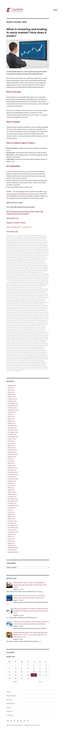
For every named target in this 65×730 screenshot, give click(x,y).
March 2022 (12, 492)
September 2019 (13, 552)
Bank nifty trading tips (26, 285)
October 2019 (12, 550)
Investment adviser (11, 267)
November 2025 (13, 405)
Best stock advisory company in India (16, 313)
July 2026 (11, 388)
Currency (13, 259)
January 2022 (12, 496)
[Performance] (17, 720)
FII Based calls (44, 259)
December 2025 (13, 403)
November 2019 (13, 547)
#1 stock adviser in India (38, 280)
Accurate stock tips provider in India (25, 235)
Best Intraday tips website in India (24, 244)
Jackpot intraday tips (35, 267)
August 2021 (12, 507)
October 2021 (12, 503)
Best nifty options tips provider (25, 299)
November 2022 (13, 474)
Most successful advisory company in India (29, 345)
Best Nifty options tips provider (29, 245)
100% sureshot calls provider (26, 282)
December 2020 (13, 525)
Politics (24, 272)
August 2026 (12, 385)
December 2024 (13, 430)
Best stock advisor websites (41, 312)
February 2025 (12, 425)
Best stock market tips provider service (16, 315)
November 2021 (13, 501)
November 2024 (13, 432)
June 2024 (11, 443)
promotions (9, 274)
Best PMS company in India (13, 303)
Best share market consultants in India (26, 254)
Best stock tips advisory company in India (37, 315)
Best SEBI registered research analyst (28, 252)
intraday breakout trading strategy (28, 333)
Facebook (17, 222)
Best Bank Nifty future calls (25, 237)
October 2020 (12, 530)
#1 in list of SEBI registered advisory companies (20, 280)
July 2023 (11, 459)
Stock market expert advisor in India (24, 360)
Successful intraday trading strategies (36, 362)
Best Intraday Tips (16, 294)
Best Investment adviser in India (14, 297)
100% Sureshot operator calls (41, 282)
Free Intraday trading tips (20, 323)
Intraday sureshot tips (31, 335)
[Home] (7, 720)
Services (9, 699)
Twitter (23, 222)
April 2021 (11, 516)
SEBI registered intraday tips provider (35, 357)
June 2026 (11, 390)
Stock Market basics (44, 274)
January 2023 (12, 470)
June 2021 (11, 512)
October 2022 (12, 476)
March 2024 (12, 447)
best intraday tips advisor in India (29, 294)
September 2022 (13, 479)
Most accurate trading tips (34, 343)
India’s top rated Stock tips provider (33, 332)
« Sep (15, 681)
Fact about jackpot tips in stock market (16, 322)
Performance (10, 703)
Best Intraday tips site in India (40, 295)
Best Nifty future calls (15, 245)
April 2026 (11, 394)
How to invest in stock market (23, 264)
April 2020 (11, 543)
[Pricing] (21, 720)
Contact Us (10, 715)
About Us (9, 711)
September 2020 (13, 532)
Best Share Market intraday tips (14, 310)
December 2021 (13, 499)
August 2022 (12, 481)
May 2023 (11, 463)
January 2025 (12, 428)
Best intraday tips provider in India (36, 242)
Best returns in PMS (20, 305)
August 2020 (12, 534)
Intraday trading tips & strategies (39, 265)
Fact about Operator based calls (31, 259)
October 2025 (12, 408)
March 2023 (11, 465)
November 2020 (13, 527)
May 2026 (11, 392)
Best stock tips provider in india (24, 318)
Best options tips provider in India (20, 247)
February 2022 (12, 494)
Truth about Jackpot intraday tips (21, 279)
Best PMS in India (29, 249)
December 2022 (13, 472)
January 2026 (12, 401)
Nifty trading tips (29, 350)
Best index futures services (13, 290)
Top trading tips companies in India (32, 367)
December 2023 (13, 454)
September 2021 (13, 505)
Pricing (8, 707)
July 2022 (11, 483)
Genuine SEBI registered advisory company (24, 327)
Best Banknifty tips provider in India (21, 287)
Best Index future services (16, 240)
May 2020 (11, 541)
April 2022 (11, 490)
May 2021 (11, 514)
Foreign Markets (10, 260)
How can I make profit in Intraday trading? (22, 262)
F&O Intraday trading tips (40, 320)
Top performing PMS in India (37, 363)
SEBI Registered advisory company (22, 274)
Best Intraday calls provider (13, 292)
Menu (55, 10)
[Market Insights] (11, 720)
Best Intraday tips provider (25, 295)
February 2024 (12, 450)
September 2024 (13, 436)
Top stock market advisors (34, 277)
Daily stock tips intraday (28, 320)
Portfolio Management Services (35, 272)
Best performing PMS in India (17, 249)
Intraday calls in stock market (17, 335)
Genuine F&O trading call (31, 325)
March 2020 (12, 545)
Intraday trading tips (25, 265)
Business (36, 257)
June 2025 (11, 416)
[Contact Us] (27, 720)
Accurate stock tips (26, 284)
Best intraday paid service (27, 292)
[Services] (14, 720)
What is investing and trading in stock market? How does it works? (26, 32)
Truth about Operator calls (38, 368)
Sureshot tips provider (12, 275)
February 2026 (12, 399)
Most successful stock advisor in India (20, 270)
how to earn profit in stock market (24, 330)
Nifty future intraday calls (30, 348)
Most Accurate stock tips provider (38, 342)
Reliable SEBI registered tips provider (16, 355)
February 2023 (12, 467)
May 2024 (11, 445)
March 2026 (12, 396)
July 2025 (11, 414)
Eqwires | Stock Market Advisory (14, 725)
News (32, 270)
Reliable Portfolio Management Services (35, 353)
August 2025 (12, 412)
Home (8, 692)
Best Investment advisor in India (32, 297)
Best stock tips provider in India (25, 257)
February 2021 (12, 521)
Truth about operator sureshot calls (39, 279)
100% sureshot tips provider (13, 284)
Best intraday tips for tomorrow (19, 242)
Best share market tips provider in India (33, 310)
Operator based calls (17, 272)
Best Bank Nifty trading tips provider (20, 239)
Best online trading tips (16, 300)
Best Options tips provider (29, 300)
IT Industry (26, 267)
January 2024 (12, 452)
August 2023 (12, 456)
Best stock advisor (29, 312)
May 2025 (11, 419)
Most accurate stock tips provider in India (16, 343)
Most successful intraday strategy (24, 269)
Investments (20, 267)
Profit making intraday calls (40, 352)
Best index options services (30, 240)
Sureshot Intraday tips (12, 363)
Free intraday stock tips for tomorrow (24, 260)
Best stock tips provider (30, 317)
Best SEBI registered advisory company (25, 250)
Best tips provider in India (39, 318)
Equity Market (19, 259)
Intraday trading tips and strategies (24, 338)
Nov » (40, 681)
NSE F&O (8, 272)
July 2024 (11, 441)
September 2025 (13, 410)
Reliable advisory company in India (15, 353)
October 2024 (12, 434)
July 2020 (11, 536)
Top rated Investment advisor (39, 275)
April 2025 (11, 421)
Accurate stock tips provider (38, 284)
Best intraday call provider (41, 290)
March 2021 (11, 519)
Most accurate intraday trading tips (20, 342)
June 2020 (11, 539)
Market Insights (11, 696)
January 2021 (12, 523)
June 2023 (11, 461)
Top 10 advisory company (24, 275)
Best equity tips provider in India (22, 289)
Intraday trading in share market (19, 337)
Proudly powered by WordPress (32, 725)
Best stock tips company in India (14, 317)
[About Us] (24, 720)
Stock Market (34, 274)
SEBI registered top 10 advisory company (31, 358)
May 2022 (11, 487)
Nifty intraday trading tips (40, 270)
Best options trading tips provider (24, 302)
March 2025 (12, 423)
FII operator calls (31, 322)
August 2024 (12, 439)
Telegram (9, 222)
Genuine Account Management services (37, 323)
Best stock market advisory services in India (26, 255)
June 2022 (11, 485)
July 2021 (11, 510)
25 (34, 675)
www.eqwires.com (12, 231)
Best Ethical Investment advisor (39, 289)
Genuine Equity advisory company (15, 325)
